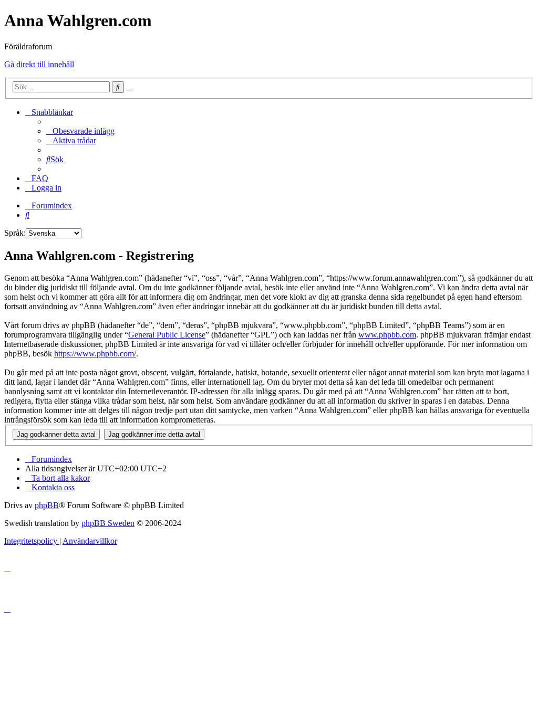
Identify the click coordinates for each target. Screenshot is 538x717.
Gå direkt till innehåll (39, 64)
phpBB (47, 505)
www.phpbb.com (387, 334)
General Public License (166, 334)
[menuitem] (80, 130)
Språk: (15, 232)
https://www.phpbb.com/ (95, 353)
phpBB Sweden (107, 523)
